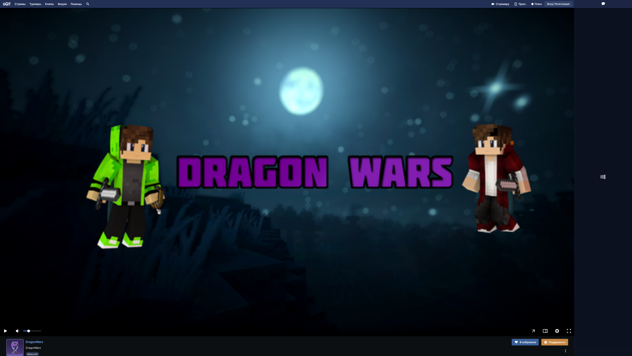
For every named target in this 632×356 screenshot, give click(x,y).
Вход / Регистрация (558, 3)
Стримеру (502, 4)
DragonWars (34, 342)
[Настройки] (557, 331)
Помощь (76, 4)
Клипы (49, 4)
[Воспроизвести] (5, 331)
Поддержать (557, 342)
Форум (62, 4)
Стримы (20, 4)
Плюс (538, 4)
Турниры (35, 4)
